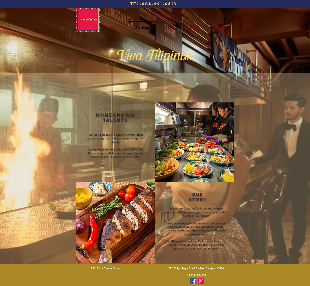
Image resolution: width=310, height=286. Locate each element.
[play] (147, 184)
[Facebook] (193, 281)
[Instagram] (201, 281)
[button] (115, 222)
